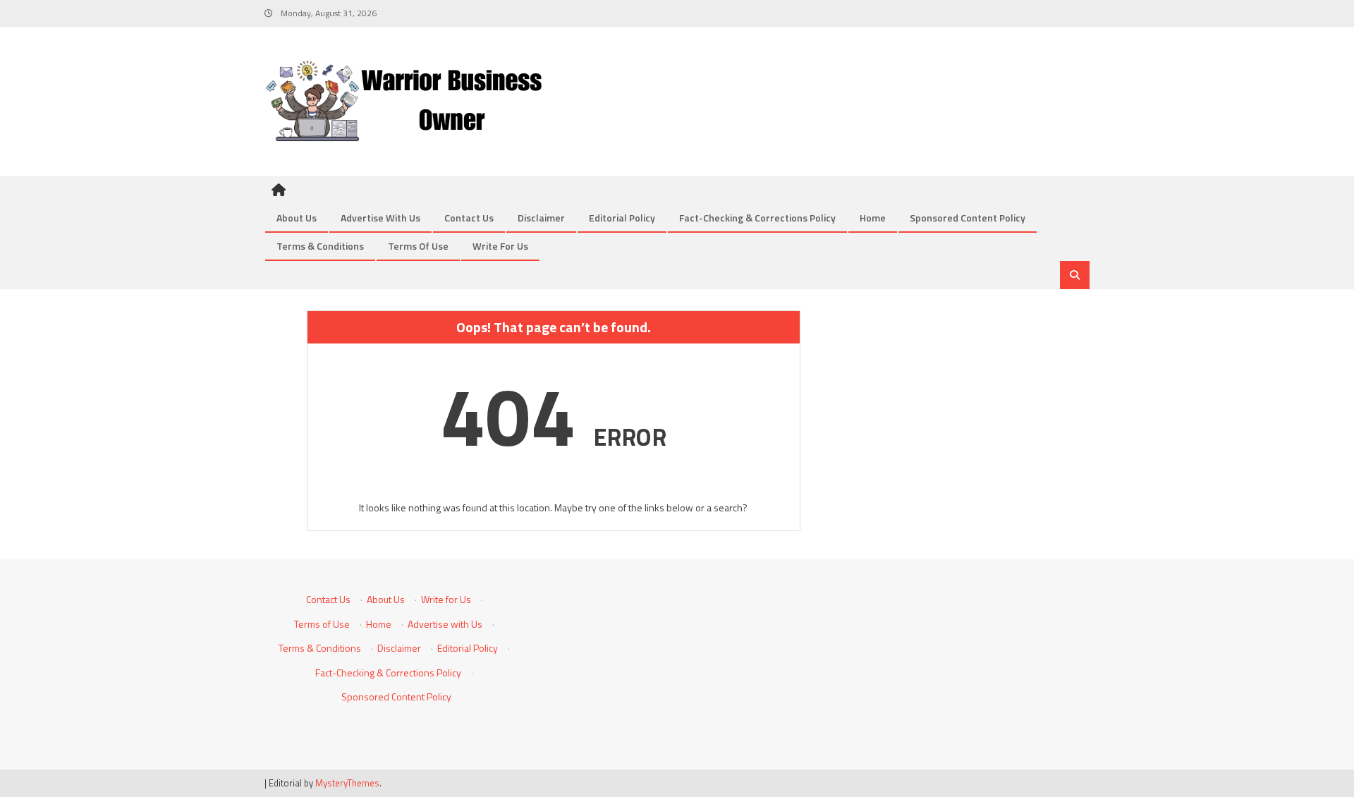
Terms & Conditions (320, 245)
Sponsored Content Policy (967, 217)
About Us (296, 217)
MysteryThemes (347, 783)
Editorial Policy (622, 217)
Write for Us (500, 245)
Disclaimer (541, 217)
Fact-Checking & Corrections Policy (757, 217)
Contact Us (469, 217)
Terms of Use (418, 245)
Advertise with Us (380, 217)
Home (873, 217)
